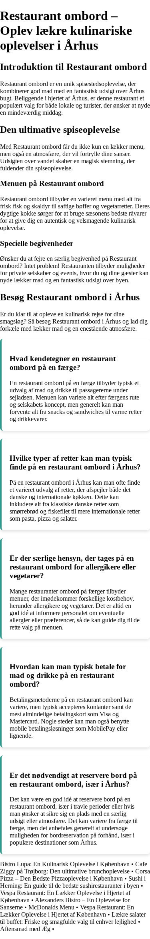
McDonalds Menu (51, 907)
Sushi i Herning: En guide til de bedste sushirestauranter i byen (73, 882)
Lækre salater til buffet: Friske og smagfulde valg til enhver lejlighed (73, 918)
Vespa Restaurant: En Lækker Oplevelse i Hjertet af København (67, 911)
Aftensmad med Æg (25, 928)
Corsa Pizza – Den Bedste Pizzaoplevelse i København (75, 875)
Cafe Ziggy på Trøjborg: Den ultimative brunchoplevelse (73, 868)
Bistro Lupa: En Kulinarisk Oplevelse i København (65, 864)
